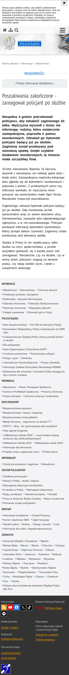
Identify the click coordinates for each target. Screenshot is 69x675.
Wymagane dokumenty (40, 489)
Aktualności (9, 387)
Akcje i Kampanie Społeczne (35, 387)
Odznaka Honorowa (14, 303)
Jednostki (7, 535)
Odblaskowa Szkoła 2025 (17, 443)
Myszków (49, 558)
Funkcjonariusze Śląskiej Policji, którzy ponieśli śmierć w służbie (33, 338)
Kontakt (52, 494)
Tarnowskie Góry (48, 572)
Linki (56, 524)
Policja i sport (10, 358)
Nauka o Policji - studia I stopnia (21, 480)
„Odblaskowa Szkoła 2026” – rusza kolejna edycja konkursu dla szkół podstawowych (31, 437)
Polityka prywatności (45, 639)
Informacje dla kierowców (17, 447)
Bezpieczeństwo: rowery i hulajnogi (22, 412)
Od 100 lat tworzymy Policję (45, 324)
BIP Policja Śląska (53, 608)
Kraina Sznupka (12, 396)
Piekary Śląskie (11, 563)
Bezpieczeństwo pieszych (17, 408)
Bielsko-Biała (10, 545)
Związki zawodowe (13, 312)
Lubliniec (8, 558)
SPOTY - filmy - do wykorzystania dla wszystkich (30, 426)
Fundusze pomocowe (15, 353)
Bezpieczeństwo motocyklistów (20, 417)
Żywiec (16, 581)
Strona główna (10, 63)
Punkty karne (50, 451)
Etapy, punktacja (12, 494)
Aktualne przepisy (35, 494)
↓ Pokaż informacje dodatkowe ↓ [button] (34, 83)
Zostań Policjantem (13, 470)
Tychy (6, 576)
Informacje (27, 63)
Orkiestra (27, 358)
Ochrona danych (48, 290)
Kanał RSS (4, 607)
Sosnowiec (9, 572)
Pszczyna (29, 563)
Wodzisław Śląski (22, 576)
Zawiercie (52, 576)
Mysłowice (35, 558)
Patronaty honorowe (14, 307)
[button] (62, 30)
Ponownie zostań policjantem (19, 503)
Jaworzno (30, 554)
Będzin (45, 541)
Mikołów (21, 558)
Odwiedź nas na (10, 607)
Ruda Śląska (10, 567)
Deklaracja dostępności (12, 639)
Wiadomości (42, 63)
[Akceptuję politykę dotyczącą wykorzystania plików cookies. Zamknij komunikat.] (64, 3)
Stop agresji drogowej (15, 430)
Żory (5, 581)
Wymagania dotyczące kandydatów (23, 485)
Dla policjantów (11, 344)
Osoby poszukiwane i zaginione (20, 464)
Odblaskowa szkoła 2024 (49, 443)
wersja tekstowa (8, 658)
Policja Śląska (10, 318)
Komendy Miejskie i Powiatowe (20, 541)
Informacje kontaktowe (15, 515)
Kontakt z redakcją (9, 627)
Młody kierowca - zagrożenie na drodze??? (27, 421)
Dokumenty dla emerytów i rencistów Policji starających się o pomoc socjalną (34, 373)
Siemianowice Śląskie (44, 567)
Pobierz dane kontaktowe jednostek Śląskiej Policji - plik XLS (32, 587)
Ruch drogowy (10, 402)
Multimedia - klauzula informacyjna (22, 299)
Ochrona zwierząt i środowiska (41, 396)
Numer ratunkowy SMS (16, 519)
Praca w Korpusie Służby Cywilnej (22, 498)
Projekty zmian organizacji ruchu (21, 451)
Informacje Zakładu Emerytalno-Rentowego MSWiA (32, 367)
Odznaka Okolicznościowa (43, 303)
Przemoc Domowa (52, 391)
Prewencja (8, 381)
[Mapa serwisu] (10, 30)
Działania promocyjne (15, 476)
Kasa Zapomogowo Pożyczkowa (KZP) (25, 349)
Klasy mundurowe (54, 498)
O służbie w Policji (13, 489)
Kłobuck (57, 554)
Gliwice (50, 549)
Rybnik (24, 567)
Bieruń (24, 545)
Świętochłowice (27, 572)
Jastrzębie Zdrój (12, 554)
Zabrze (40, 576)
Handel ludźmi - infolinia (16, 524)
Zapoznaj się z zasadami (47, 634)
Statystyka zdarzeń (40, 307)
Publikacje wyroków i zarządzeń (21, 294)
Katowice (44, 554)
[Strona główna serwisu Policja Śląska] (5, 30)
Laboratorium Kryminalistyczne (20, 362)
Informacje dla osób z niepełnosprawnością (27, 528)
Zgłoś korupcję (41, 519)
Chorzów (47, 545)
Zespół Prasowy (41, 515)
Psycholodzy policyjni (42, 353)
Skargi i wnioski (42, 524)
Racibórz (43, 563)
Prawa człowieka (50, 362)
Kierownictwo (27, 290)
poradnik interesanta (11, 653)
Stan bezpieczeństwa (15, 324)
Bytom (35, 545)
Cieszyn (60, 545)
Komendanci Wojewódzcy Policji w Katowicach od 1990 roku (34, 331)
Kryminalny (9, 458)
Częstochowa (10, 549)
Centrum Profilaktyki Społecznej (21, 391)
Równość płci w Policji (40, 312)
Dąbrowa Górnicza (32, 549)
